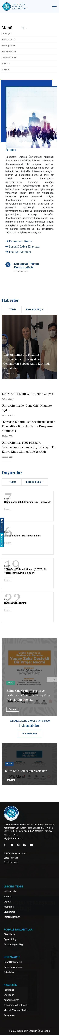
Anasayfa (2, 541)
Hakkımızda (10, 891)
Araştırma (9, 906)
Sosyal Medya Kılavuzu (23, 247)
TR (23, 28)
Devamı (7, 509)
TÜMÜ (12, 309)
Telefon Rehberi (12, 917)
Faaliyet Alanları (19, 252)
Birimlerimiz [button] (8, 51)
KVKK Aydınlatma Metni (15, 853)
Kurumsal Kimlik (20, 241)
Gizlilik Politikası (11, 862)
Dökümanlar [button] (8, 57)
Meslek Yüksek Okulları (16, 1010)
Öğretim (8, 901)
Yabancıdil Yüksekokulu (16, 1005)
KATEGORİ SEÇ (33, 309)
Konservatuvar (11, 1000)
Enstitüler (9, 994)
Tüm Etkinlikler (29, 733)
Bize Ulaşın (9, 934)
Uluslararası (10, 911)
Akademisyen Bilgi (13, 944)
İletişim (5, 69)
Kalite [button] (5, 63)
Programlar (9, 1015)
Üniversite (2, 526)
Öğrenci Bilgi (10, 939)
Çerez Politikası (11, 858)
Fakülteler (9, 972)
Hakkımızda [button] (7, 39)
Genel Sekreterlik (13, 962)
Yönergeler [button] (7, 45)
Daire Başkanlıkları (13, 967)
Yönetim (8, 896)
